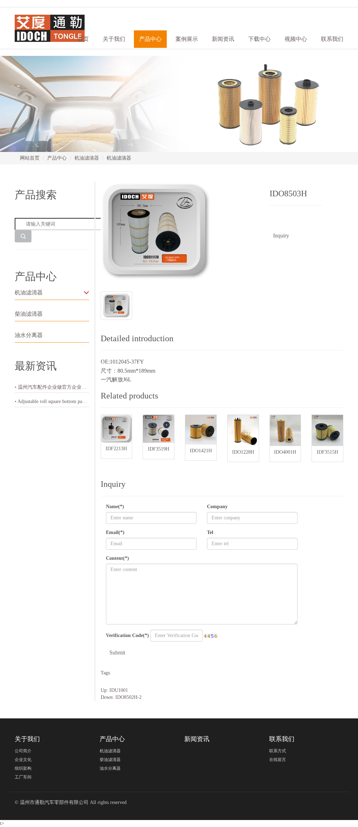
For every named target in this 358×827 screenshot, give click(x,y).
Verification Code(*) (127, 635)
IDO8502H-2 (128, 697)
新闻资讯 (223, 39)
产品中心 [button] (150, 39)
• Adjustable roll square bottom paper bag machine (52, 401)
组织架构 (23, 768)
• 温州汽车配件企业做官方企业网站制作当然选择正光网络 (52, 387)
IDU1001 (118, 690)
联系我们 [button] (332, 39)
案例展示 (187, 39)
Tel (210, 532)
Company (217, 506)
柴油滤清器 (29, 314)
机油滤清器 (86, 158)
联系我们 (281, 738)
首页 (83, 39)
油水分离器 (29, 335)
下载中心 (259, 39)
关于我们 (27, 738)
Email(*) (115, 532)
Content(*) (117, 558)
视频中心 (296, 39)
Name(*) (115, 506)
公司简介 (23, 750)
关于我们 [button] (114, 39)
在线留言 (277, 759)
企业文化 (23, 759)
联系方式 (277, 750)
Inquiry (281, 236)
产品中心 (57, 158)
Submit (117, 653)
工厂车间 (23, 777)
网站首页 (30, 158)
